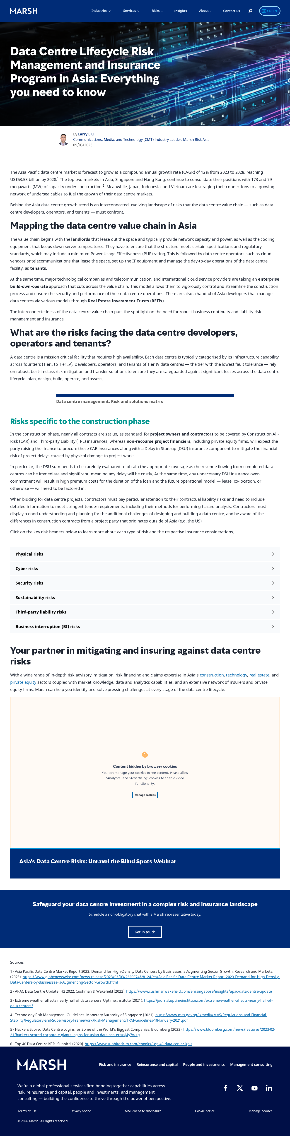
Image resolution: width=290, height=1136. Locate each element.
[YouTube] (254, 1088)
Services (129, 10)
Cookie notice (205, 1111)
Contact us (231, 11)
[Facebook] (225, 1088)
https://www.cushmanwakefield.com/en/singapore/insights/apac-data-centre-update (199, 991)
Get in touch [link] (145, 931)
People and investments (204, 1064)
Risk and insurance (115, 1064)
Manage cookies (145, 795)
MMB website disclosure (143, 1111)
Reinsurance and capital (157, 1064)
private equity (23, 682)
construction (212, 675)
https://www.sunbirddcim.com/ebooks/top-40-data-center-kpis (138, 1043)
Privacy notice (81, 1111)
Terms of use (27, 1111)
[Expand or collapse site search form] (250, 11)
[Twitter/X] (239, 1088)
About (204, 10)
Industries (99, 10)
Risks (156, 10)
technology (236, 675)
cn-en (272, 11)
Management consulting (251, 1064)
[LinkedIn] (268, 1088)
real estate (259, 675)
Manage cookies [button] (261, 1111)
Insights (180, 11)
